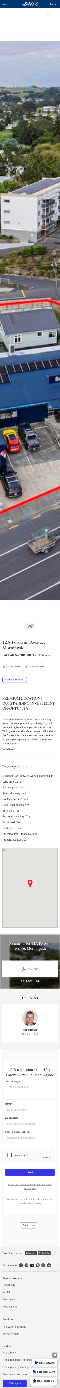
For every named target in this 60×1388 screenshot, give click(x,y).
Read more (8, 749)
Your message (12, 1081)
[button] (30, 884)
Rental (6, 1292)
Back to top (28, 1225)
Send (30, 1172)
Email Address (12, 1117)
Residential (8, 1284)
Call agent (15, 1383)
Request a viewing (14, 679)
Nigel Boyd (30, 1029)
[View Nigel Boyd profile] (30, 1018)
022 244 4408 (30, 1034)
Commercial (9, 1299)
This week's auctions (14, 1326)
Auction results (10, 1334)
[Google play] (44, 1253)
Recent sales (9, 1306)
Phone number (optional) (17, 1132)
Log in (53, 4)
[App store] (31, 1253)
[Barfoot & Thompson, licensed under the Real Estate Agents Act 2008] (30, 4)
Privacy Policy (34, 1203)
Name (8, 1103)
